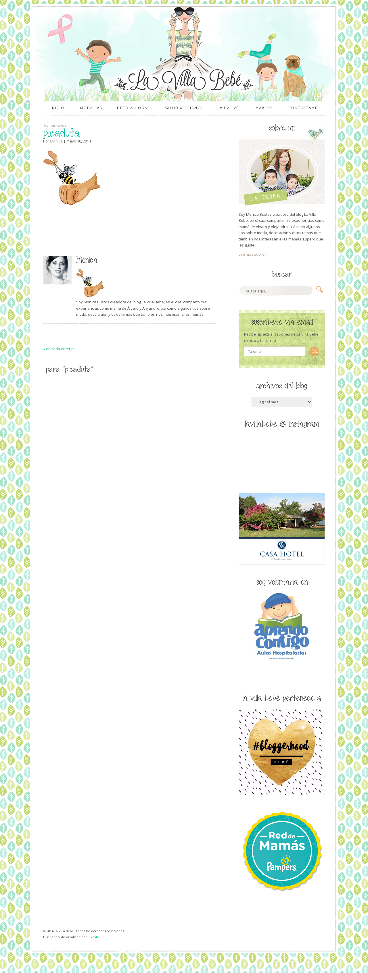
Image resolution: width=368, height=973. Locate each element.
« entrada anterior (59, 348)
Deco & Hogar (133, 107)
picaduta (61, 133)
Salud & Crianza (184, 107)
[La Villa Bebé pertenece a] (282, 793)
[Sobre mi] (282, 204)
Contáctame (302, 107)
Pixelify (93, 937)
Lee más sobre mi (254, 254)
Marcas (264, 107)
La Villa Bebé (183, 80)
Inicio (57, 107)
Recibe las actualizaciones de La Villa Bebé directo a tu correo (281, 337)
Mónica (56, 141)
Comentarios (54, 125)
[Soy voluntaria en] (281, 660)
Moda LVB (91, 107)
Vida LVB (229, 107)
